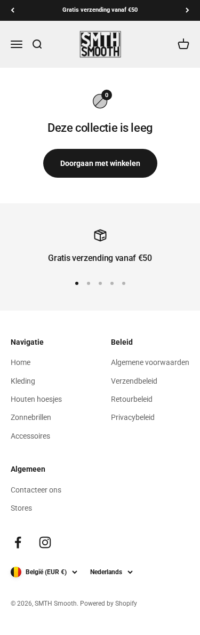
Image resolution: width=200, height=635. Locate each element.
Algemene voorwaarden (150, 362)
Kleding (23, 381)
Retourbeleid (132, 399)
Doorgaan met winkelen (100, 163)
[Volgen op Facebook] (18, 542)
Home (20, 362)
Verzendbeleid (134, 381)
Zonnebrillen (31, 417)
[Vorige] (12, 10)
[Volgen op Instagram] (45, 542)
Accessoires (30, 436)
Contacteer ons (36, 490)
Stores (21, 508)
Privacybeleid (133, 417)
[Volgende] (187, 10)
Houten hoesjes (36, 399)
